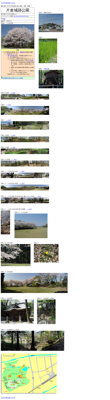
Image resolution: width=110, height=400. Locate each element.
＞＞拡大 (12, 92)
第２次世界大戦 (12, 55)
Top (2, 3)
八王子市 (12, 3)
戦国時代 (22, 52)
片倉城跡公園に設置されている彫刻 (12, 78)
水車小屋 (46, 68)
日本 (4, 3)
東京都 (8, 3)
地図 (4, 19)
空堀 (8, 54)
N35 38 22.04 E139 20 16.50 (21, 16)
